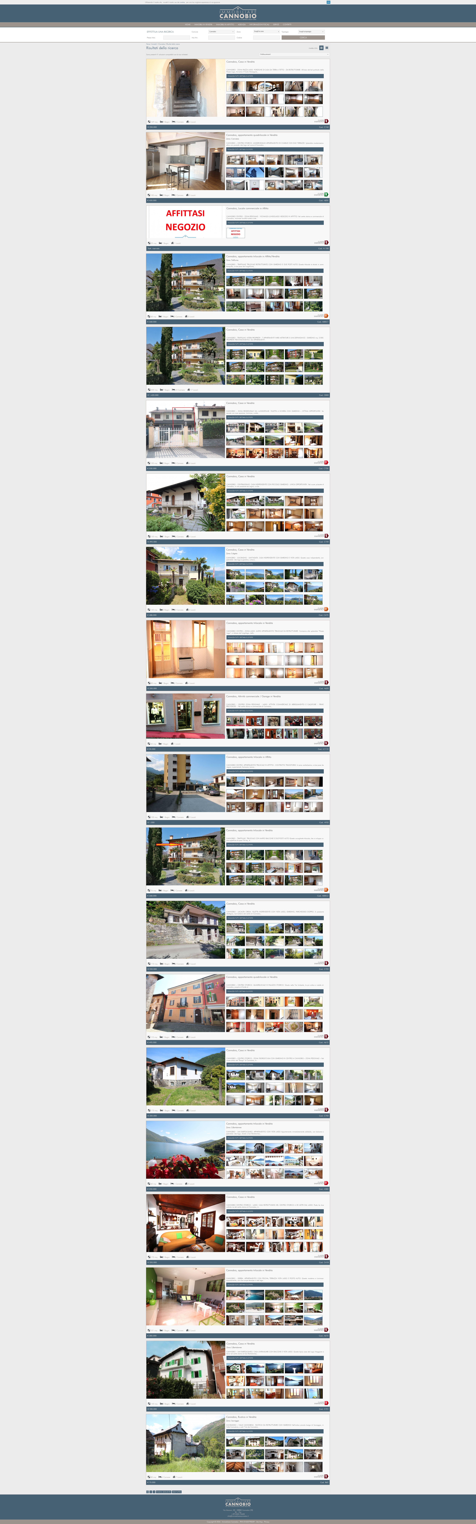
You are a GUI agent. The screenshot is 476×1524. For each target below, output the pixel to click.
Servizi (276, 24)
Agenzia (242, 24)
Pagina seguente (164, 1492)
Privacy (266, 1522)
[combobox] (221, 32)
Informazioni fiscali (259, 24)
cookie (182, 2)
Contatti (287, 24)
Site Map (259, 1522)
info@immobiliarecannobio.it (238, 1516)
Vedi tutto (177, 1492)
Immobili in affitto (225, 24)
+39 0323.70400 (238, 1514)
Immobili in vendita (203, 24)
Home (188, 24)
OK (328, 2)
